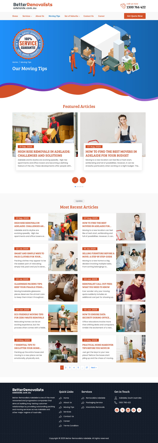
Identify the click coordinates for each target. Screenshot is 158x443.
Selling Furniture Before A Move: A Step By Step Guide (98, 255)
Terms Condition (71, 425)
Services (26, 16)
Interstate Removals (95, 407)
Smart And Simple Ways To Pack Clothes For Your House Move (29, 255)
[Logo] (32, 5)
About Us (40, 16)
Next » (93, 367)
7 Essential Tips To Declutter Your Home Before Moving (26, 346)
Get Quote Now (135, 15)
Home (15, 16)
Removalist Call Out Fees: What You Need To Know (97, 285)
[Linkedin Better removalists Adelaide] (128, 410)
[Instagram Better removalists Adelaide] (139, 410)
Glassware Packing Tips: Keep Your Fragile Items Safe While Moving (28, 285)
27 (87, 367)
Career (101, 16)
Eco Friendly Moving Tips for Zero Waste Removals (29, 316)
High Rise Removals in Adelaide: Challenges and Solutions (44, 153)
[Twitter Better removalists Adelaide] (122, 410)
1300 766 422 (125, 402)
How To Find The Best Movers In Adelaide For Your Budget (111, 153)
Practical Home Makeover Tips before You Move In (97, 346)
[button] (83, 180)
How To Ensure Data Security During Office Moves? (95, 316)
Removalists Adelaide (95, 398)
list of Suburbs (71, 16)
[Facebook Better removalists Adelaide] (117, 410)
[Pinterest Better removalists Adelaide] (133, 410)
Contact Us (89, 16)
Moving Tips (54, 16)
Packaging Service (94, 402)
